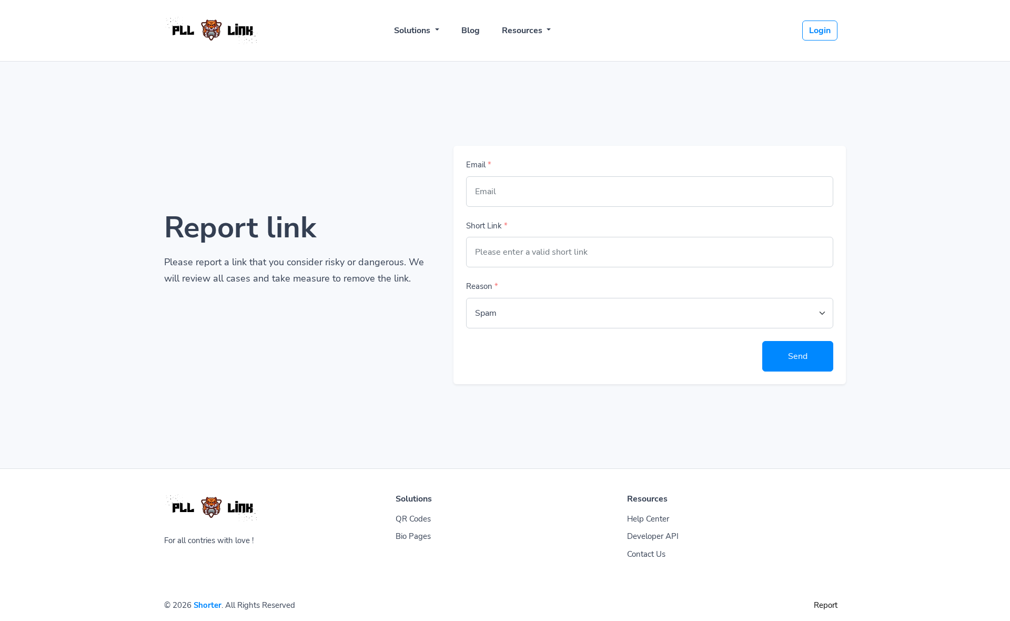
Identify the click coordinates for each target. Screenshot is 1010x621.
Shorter (207, 605)
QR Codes (413, 519)
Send (797, 356)
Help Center (648, 519)
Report (825, 605)
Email (478, 164)
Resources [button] (523, 30)
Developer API (653, 536)
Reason (482, 286)
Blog (470, 30)
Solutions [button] (413, 30)
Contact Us (646, 554)
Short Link (487, 226)
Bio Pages (413, 536)
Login (820, 30)
